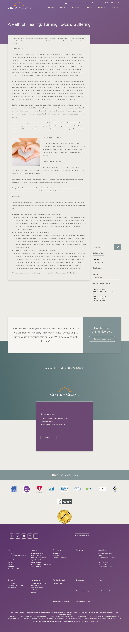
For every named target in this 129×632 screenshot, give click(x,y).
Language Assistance (31, 613)
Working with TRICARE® (105, 567)
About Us (51, 7)
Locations (10, 562)
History (10, 564)
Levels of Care (57, 553)
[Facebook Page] (11, 536)
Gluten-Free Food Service (15, 569)
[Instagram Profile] (17, 536)
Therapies (56, 555)
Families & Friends (85, 3)
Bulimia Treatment (36, 562)
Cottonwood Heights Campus (16, 585)
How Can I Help (57, 583)
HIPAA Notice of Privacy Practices (95, 613)
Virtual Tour (11, 553)
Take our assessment (102, 339)
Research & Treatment (59, 558)
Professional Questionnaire (38, 583)
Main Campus (11, 583)
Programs (63, 7)
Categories (96, 259)
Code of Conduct (112, 613)
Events (101, 3)
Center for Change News (99, 290)
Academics (11, 567)
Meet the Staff (11, 560)
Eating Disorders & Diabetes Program (41, 564)
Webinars (33, 592)
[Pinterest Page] (23, 536)
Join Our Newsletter (82, 536)
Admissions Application (105, 553)
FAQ (9, 558)
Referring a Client (35, 585)
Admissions (89, 7)
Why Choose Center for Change (16, 555)
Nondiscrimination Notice (47, 613)
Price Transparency (82, 591)
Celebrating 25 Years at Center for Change (104, 292)
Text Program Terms (83, 601)
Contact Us (114, 7)
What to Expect (102, 564)
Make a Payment (102, 560)
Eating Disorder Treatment (38, 553)
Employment (80, 580)
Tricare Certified (64, 475)
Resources (101, 7)
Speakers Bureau (35, 590)
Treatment (75, 7)
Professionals (73, 3)
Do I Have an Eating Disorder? (106, 558)
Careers (94, 3)
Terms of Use (78, 613)
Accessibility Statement (61, 601)
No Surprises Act (104, 591)
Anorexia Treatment (36, 555)
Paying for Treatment (104, 562)
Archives (95, 275)
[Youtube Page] (29, 536)
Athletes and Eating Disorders (39, 558)
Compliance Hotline (64, 615)
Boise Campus (12, 588)
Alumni (100, 555)
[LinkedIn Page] (35, 536)
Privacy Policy (94, 622)
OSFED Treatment (36, 567)
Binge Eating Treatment (37, 560)
